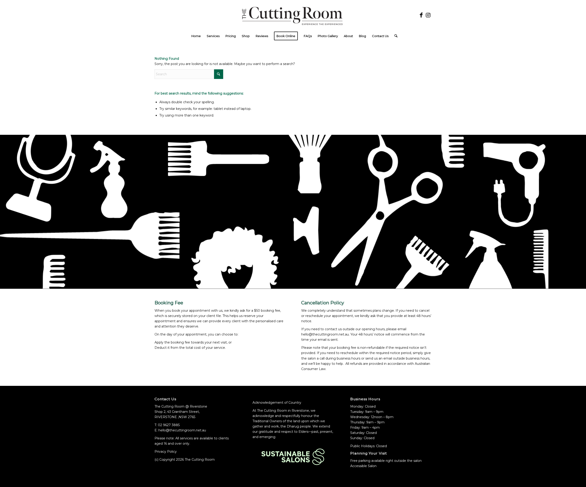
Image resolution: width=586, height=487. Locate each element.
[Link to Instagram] (428, 15)
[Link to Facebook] (421, 15)
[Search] (394, 36)
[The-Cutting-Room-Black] (293, 15)
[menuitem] (196, 36)
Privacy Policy (166, 451)
